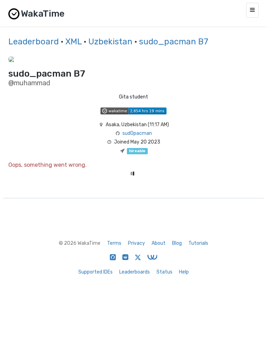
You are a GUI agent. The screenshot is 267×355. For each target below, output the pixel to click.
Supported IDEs (95, 272)
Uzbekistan (110, 41)
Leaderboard (33, 41)
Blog (177, 243)
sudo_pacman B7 (173, 41)
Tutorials (198, 243)
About (158, 243)
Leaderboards (134, 272)
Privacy (136, 243)
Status (164, 272)
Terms (114, 243)
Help (184, 272)
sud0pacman (137, 133)
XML (73, 41)
